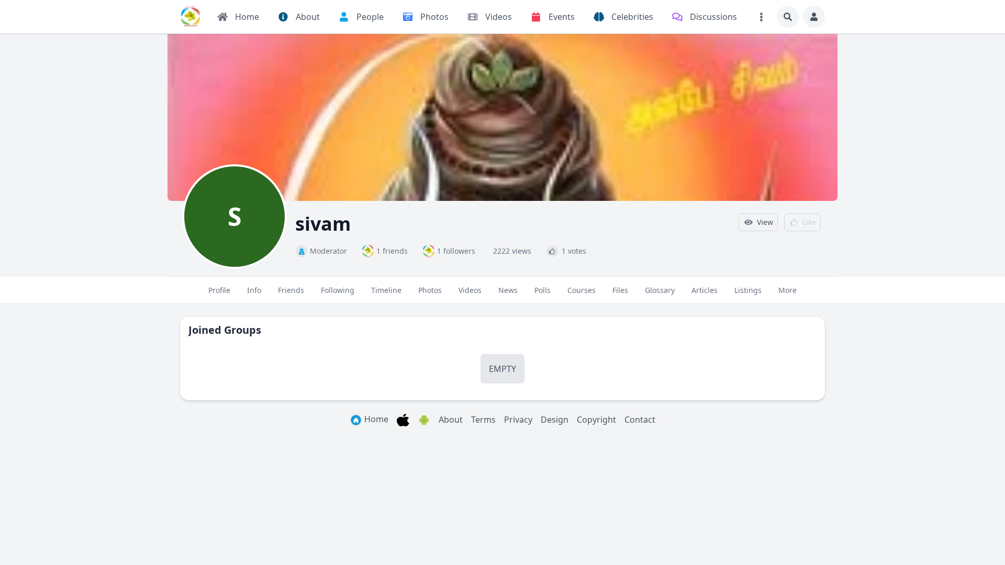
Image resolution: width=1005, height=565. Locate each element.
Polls (542, 290)
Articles (704, 290)
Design (554, 419)
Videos (470, 290)
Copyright (596, 419)
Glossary (660, 290)
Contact (639, 419)
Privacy (518, 419)
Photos (430, 290)
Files (620, 290)
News (508, 290)
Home (375, 419)
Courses (581, 290)
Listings (748, 290)
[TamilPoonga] (190, 16)
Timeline (386, 290)
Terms (483, 419)
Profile (219, 290)
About (451, 419)
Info (254, 290)
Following (337, 290)
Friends (291, 290)
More (787, 290)
